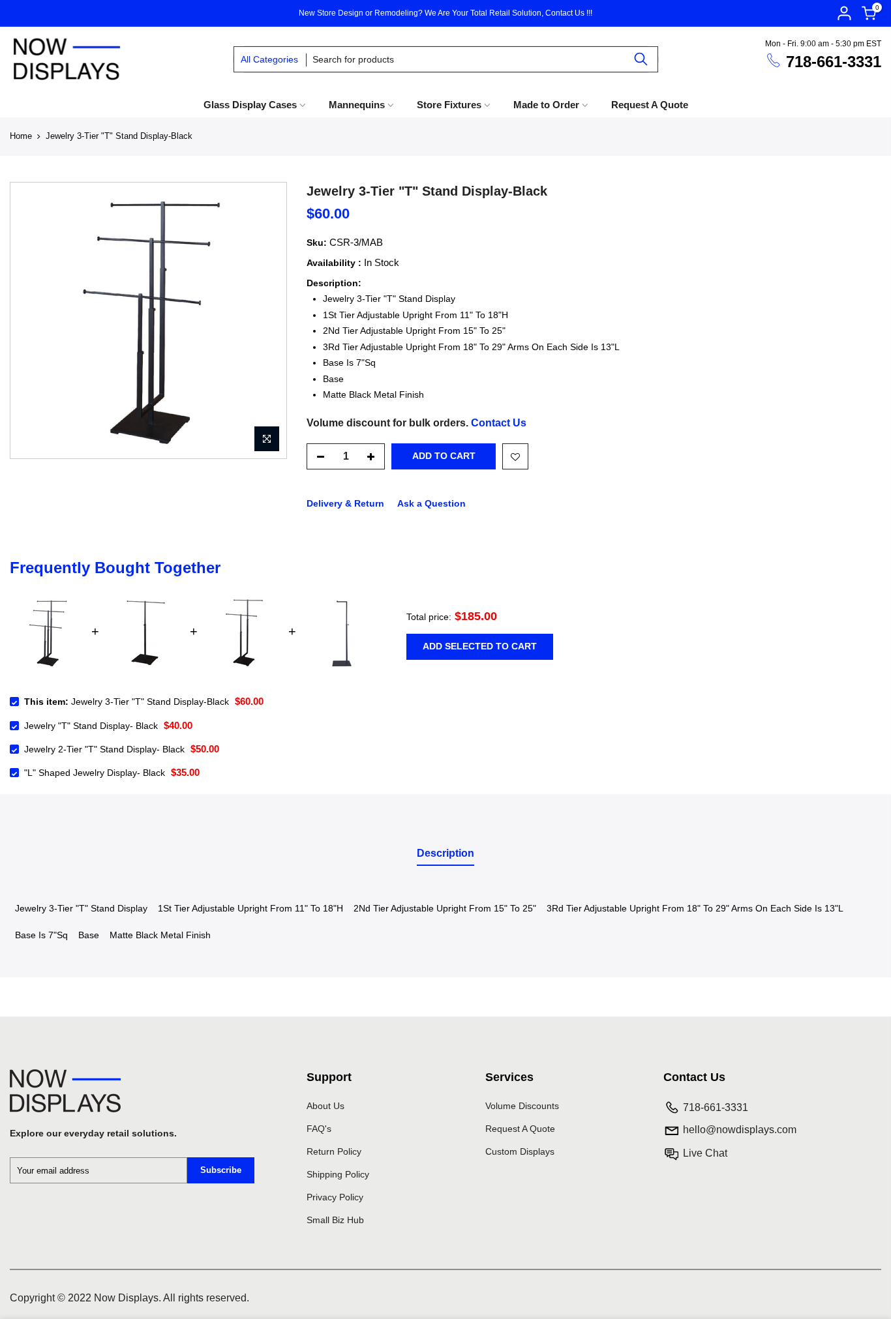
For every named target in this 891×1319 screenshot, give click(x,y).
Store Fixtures (449, 104)
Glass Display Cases (250, 104)
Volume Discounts (522, 1106)
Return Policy (334, 1151)
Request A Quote (649, 104)
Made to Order (546, 104)
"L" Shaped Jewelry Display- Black (94, 772)
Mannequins (357, 104)
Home (21, 136)
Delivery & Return (345, 503)
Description (445, 853)
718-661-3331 (833, 61)
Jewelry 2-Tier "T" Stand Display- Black (104, 749)
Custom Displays (519, 1151)
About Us (325, 1106)
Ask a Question (431, 503)
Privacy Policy (335, 1197)
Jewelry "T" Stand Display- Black (91, 725)
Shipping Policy (338, 1174)
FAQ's (319, 1128)
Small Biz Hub (335, 1220)
